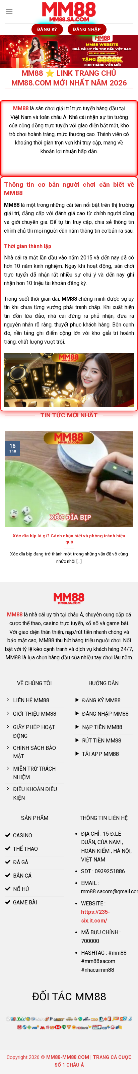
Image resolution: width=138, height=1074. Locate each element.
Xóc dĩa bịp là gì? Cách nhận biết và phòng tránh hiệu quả (69, 538)
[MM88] (69, 12)
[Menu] (9, 11)
